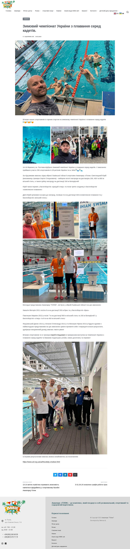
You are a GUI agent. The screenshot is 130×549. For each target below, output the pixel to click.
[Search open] (127, 12)
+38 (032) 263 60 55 (11, 534)
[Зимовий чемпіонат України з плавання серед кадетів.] (55, 475)
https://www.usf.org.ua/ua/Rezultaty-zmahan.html (41, 462)
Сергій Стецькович (58, 335)
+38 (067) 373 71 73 (11, 537)
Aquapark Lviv (29, 36)
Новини (26, 19)
